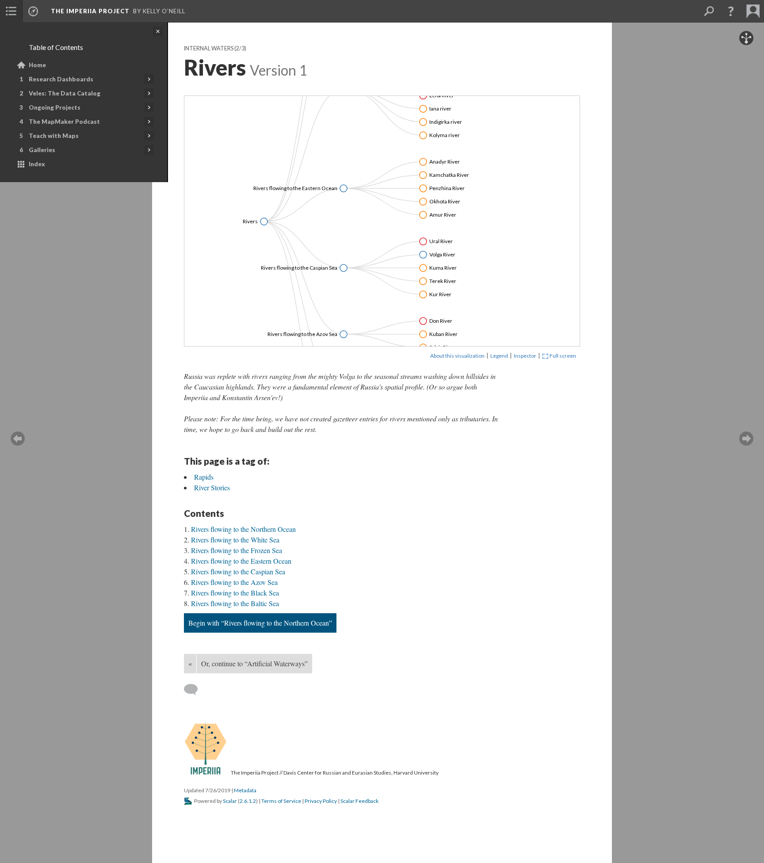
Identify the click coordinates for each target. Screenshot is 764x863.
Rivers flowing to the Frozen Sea (236, 550)
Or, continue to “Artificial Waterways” (254, 663)
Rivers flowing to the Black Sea (235, 592)
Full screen (562, 355)
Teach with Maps (54, 135)
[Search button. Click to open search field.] (709, 11)
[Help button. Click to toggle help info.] (731, 11)
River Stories (212, 487)
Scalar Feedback (359, 801)
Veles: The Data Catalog (64, 93)
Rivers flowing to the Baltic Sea (235, 603)
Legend (499, 355)
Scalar (230, 801)
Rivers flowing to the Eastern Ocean (241, 560)
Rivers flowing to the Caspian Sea (238, 571)
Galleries (42, 149)
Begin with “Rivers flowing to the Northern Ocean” (260, 622)
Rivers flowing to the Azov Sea (234, 582)
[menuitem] (11, 11)
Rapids (204, 476)
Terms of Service (281, 801)
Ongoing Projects (54, 107)
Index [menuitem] (37, 164)
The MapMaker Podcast (64, 121)
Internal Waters (208, 48)
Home (37, 65)
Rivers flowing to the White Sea (235, 539)
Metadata (245, 790)
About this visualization (457, 355)
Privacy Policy (321, 801)
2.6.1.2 (248, 801)
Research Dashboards (61, 79)
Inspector (525, 355)
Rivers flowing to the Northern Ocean (243, 529)
